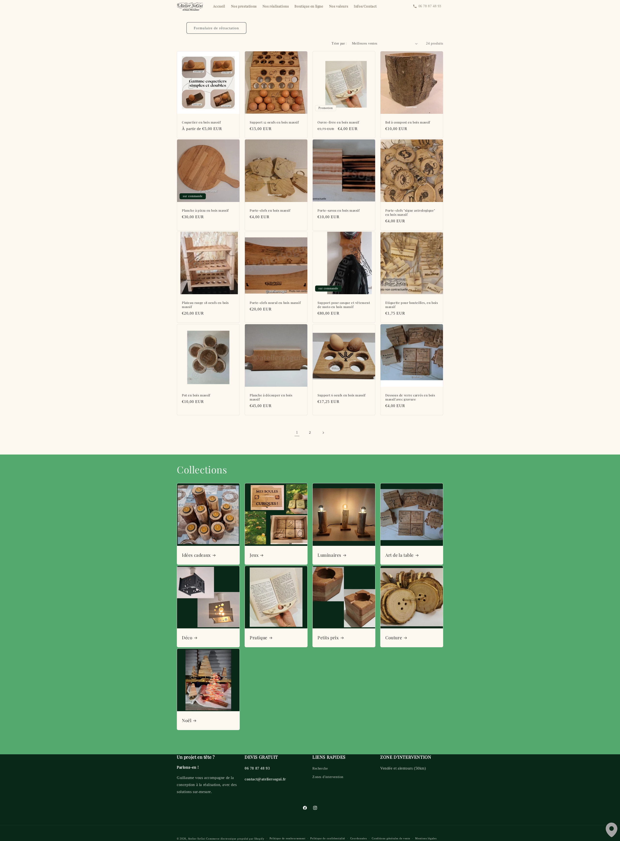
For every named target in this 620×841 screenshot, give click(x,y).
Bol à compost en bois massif (407, 122)
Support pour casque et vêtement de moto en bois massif (344, 305)
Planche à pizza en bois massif (205, 210)
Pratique (258, 637)
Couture (393, 637)
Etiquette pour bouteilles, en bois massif (411, 305)
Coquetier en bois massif (201, 122)
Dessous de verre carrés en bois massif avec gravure (410, 397)
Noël (186, 720)
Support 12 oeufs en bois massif (274, 122)
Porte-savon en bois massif (339, 210)
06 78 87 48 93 (429, 6)
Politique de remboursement (287, 838)
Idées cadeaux (196, 555)
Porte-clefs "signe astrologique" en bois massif (410, 212)
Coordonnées (358, 838)
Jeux (254, 555)
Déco (187, 637)
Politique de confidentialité (327, 838)
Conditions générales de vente (391, 838)
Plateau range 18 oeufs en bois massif (205, 305)
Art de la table (399, 555)
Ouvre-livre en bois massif (338, 122)
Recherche (320, 768)
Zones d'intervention (327, 777)
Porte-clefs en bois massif (270, 210)
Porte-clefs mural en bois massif (275, 303)
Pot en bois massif (196, 395)
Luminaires (329, 555)
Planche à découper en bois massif (271, 397)
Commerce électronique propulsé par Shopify (235, 838)
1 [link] (297, 432)
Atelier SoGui (196, 838)
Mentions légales (425, 838)
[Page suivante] (323, 432)
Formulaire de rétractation (216, 28)
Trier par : (339, 43)
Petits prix (328, 637)
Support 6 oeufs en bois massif (341, 395)
